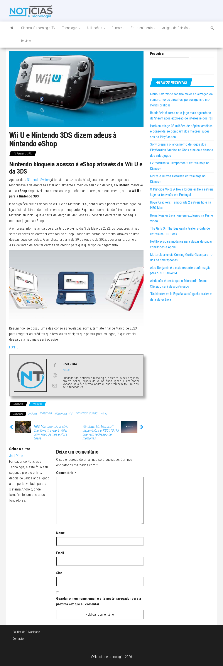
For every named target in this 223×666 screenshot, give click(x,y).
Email (60, 553)
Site (59, 573)
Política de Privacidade (26, 632)
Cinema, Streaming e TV (38, 28)
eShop (32, 414)
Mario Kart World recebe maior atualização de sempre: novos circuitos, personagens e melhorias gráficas (181, 99)
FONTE (14, 347)
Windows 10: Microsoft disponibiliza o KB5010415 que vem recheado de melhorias (100, 432)
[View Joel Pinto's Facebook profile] (54, 365)
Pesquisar (157, 53)
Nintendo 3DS (63, 414)
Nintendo (37, 403)
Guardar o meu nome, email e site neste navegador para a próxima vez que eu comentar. (98, 601)
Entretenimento (142, 28)
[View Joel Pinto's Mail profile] (54, 385)
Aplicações (95, 28)
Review (26, 41)
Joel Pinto (16, 456)
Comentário (66, 473)
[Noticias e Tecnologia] (12, 28)
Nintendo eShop (86, 413)
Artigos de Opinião (175, 28)
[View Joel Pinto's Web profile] (54, 375)
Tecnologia (70, 28)
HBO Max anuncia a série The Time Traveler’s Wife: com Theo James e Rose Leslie (51, 432)
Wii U (103, 414)
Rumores (118, 28)
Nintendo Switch (38, 180)
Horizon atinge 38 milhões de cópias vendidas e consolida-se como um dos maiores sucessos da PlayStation (181, 131)
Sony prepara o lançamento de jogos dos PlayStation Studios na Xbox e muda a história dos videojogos (181, 149)
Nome (60, 533)
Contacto (18, 638)
